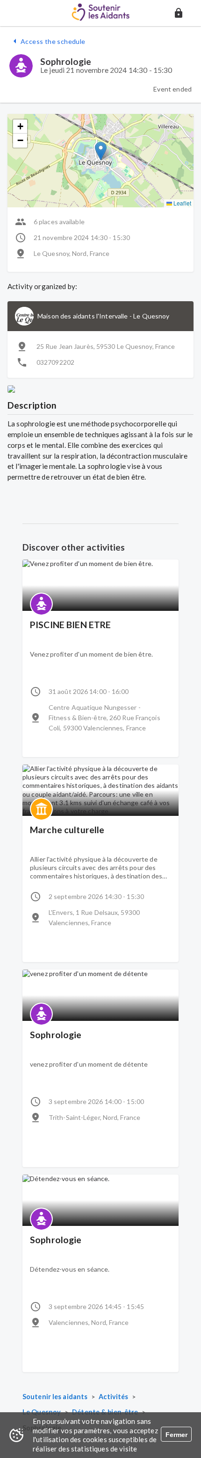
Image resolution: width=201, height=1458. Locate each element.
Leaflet (181, 203)
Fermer (176, 1434)
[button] (179, 13)
